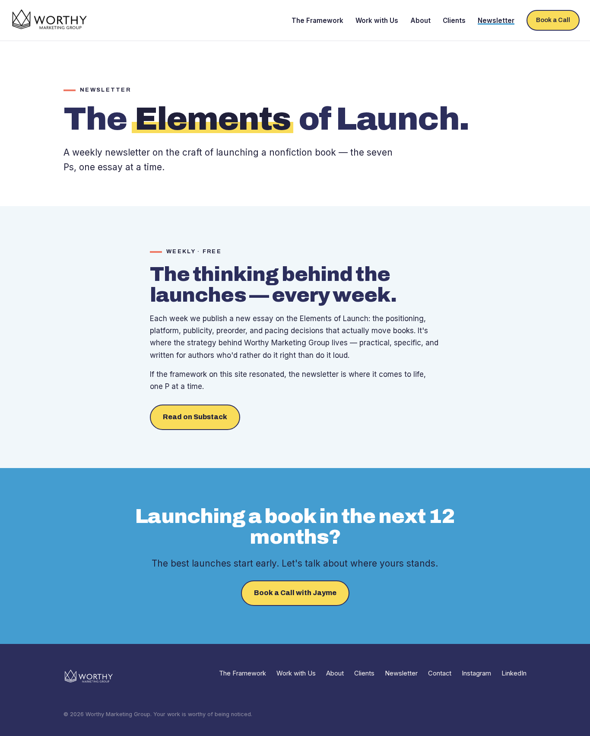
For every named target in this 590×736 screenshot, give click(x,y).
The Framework (317, 20)
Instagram (476, 673)
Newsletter (496, 20)
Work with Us (376, 20)
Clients (454, 20)
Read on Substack (195, 417)
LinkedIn (514, 673)
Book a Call (553, 19)
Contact (439, 673)
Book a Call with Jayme (295, 592)
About (420, 20)
